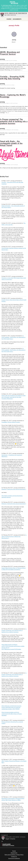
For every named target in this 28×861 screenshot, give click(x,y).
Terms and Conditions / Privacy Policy (14, 854)
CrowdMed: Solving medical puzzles (11, 422)
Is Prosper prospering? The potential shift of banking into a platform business (14, 630)
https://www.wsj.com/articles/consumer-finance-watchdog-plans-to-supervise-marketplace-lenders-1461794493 (11, 707)
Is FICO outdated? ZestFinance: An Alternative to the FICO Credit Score (13, 337)
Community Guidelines (14, 858)
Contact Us (14, 856)
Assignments (17, 19)
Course (9, 19)
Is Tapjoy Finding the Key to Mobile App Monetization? (14, 536)
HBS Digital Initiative (7, 5)
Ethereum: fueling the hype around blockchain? (14, 489)
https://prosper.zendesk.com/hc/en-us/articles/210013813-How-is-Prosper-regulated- (12, 713)
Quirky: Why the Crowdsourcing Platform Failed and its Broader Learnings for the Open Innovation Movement (13, 397)
